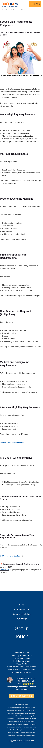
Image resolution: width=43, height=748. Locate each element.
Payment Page (21, 619)
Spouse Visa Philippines (21, 614)
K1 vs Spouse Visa (21, 609)
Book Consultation (21, 696)
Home (3, 10)
